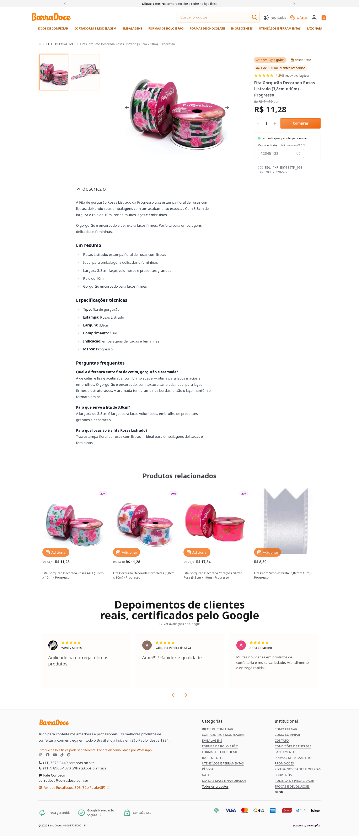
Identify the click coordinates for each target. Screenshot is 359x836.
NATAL (206, 775)
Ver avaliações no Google (181, 624)
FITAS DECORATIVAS (60, 44)
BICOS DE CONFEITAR (217, 729)
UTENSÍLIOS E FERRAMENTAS (223, 763)
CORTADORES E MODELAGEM (223, 734)
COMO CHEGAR (286, 729)
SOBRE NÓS (283, 775)
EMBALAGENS (212, 740)
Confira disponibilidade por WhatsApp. (124, 750)
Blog (279, 792)
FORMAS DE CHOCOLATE (220, 752)
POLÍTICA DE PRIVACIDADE (294, 780)
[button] (314, 17)
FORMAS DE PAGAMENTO (293, 758)
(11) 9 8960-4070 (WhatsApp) (66, 768)
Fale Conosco (53, 775)
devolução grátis (272, 60)
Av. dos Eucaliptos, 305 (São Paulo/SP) (74, 787)
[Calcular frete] (298, 153)
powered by (307, 825)
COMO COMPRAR (287, 734)
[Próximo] (293, 3)
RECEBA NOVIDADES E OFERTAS (298, 769)
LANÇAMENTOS (286, 752)
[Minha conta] (314, 18)
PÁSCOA (208, 769)
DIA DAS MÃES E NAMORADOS (224, 780)
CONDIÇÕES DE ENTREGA (293, 746)
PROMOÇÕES (284, 763)
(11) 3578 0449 (55, 762)
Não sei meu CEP (292, 145)
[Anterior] (66, 3)
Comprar (301, 123)
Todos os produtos (215, 786)
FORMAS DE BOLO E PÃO (220, 746)
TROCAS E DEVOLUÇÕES (292, 786)
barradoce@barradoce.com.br (63, 780)
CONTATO (282, 740)
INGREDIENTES (212, 758)
